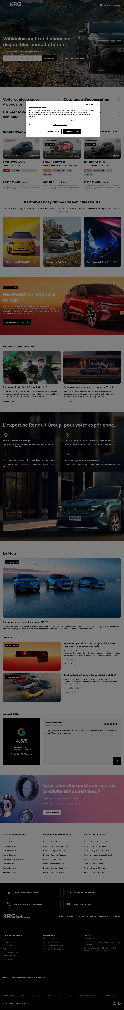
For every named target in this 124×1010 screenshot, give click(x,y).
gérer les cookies (53, 131)
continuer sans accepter (90, 104)
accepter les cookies (71, 131)
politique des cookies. (60, 125)
